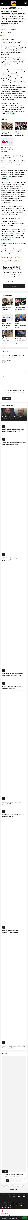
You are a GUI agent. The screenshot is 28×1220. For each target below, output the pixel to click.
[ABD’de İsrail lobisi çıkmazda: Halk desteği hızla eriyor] (7, 145)
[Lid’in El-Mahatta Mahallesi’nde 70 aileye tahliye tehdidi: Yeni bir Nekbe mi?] (14, 427)
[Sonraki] (24, 1180)
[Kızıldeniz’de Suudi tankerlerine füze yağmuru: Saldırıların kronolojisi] (14, 748)
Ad (3, 376)
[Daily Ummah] (13, 3)
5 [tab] (20, 1180)
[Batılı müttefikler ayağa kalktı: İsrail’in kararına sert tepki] (20, 337)
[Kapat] (26, 1210)
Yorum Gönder (6, 398)
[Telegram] (19, 1196)
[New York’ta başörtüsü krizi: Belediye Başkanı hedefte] (7, 337)
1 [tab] (7, 1180)
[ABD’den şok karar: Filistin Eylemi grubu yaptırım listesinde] (21, 129)
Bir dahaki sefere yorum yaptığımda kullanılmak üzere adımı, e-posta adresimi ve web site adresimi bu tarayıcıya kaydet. (14, 392)
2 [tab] (10, 1180)
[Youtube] (24, 1196)
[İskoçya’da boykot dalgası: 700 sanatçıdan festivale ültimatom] (7, 129)
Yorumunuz (9, 360)
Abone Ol (14, 286)
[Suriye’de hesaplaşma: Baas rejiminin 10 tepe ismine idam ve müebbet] (14, 992)
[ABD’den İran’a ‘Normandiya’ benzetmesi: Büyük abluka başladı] (14, 812)
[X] (9, 1196)
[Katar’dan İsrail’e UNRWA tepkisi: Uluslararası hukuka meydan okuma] (14, 876)
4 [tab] (17, 1180)
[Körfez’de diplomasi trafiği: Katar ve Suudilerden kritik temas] (14, 684)
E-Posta (4, 384)
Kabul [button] (25, 1218)
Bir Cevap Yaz (6, 351)
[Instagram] (14, 1196)
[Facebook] (4, 1196)
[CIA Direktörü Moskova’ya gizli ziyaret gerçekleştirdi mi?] (14, 504)
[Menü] (2, 3)
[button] (25, 3)
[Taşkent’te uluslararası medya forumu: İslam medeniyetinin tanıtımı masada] (20, 321)
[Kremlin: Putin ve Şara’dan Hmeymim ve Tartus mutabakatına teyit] (14, 414)
